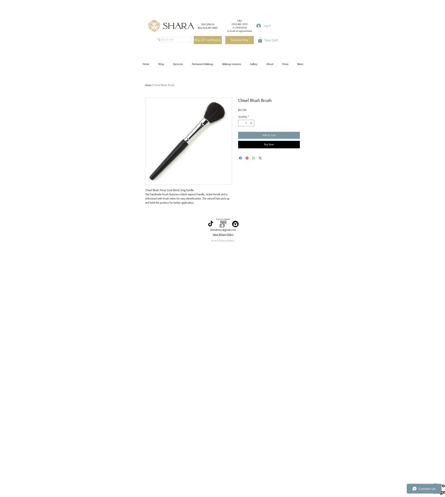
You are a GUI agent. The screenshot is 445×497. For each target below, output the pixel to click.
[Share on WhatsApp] (254, 158)
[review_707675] (223, 224)
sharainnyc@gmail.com (223, 229)
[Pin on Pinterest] (247, 158)
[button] (260, 40)
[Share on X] (260, 158)
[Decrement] (241, 123)
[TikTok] (210, 224)
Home (148, 85)
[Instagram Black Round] (235, 224)
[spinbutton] (246, 123)
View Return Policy (223, 234)
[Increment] (251, 123)
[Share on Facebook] (240, 158)
